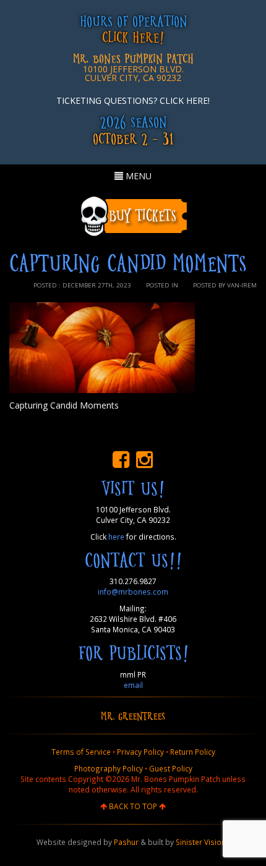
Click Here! (133, 36)
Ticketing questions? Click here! (133, 100)
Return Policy (192, 752)
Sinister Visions (203, 842)
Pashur (126, 842)
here (116, 536)
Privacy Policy (140, 752)
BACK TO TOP (133, 806)
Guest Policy (170, 768)
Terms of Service (81, 752)
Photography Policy (108, 768)
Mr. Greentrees (133, 715)
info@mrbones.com (133, 591)
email (133, 685)
